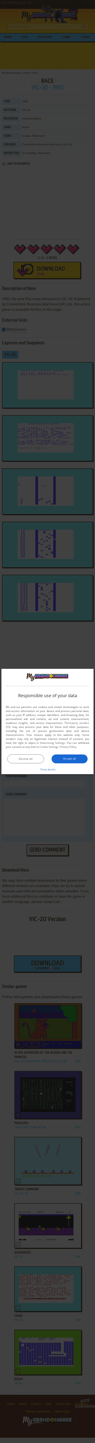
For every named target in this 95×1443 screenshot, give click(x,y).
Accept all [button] (69, 758)
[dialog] (47, 721)
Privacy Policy (68, 747)
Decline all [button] (25, 759)
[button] (48, 769)
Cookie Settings (49, 747)
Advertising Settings (52, 743)
